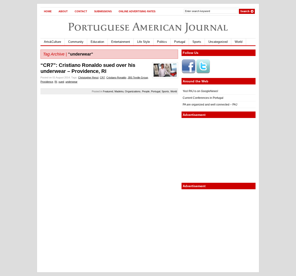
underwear (71, 81)
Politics (162, 41)
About (63, 11)
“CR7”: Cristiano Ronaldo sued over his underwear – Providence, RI (87, 68)
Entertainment (120, 41)
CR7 (102, 77)
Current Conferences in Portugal (203, 97)
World (238, 41)
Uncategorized (218, 41)
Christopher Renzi (88, 77)
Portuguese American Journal (148, 27)
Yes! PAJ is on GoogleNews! (200, 91)
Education (97, 41)
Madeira (118, 91)
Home (48, 11)
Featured (108, 91)
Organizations (133, 91)
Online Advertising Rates (137, 11)
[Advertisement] (219, 150)
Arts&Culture (52, 41)
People (146, 91)
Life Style (143, 41)
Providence (46, 81)
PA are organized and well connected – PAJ (210, 104)
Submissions (103, 11)
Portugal (179, 41)
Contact (81, 11)
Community (75, 41)
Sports (196, 41)
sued (61, 81)
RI (56, 81)
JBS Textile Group (138, 77)
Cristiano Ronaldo (116, 77)
